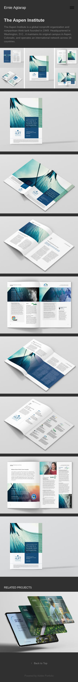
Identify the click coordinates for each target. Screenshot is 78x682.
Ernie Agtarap (15, 8)
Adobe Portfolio (45, 675)
